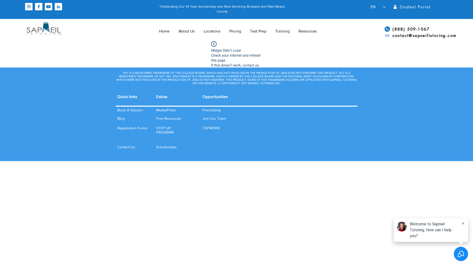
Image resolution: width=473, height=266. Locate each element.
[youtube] (48, 6)
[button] (126, 147)
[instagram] (29, 6)
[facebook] (38, 6)
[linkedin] (58, 6)
